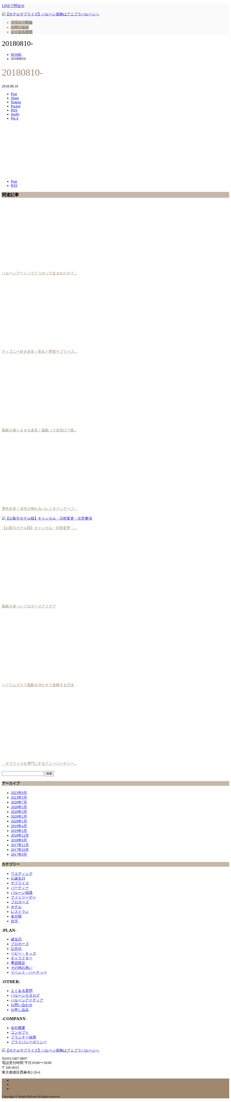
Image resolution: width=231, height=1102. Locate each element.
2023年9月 (19, 793)
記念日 (16, 949)
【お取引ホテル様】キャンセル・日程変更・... (39, 528)
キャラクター (21, 958)
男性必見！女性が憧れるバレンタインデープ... (39, 509)
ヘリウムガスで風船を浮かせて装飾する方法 (38, 685)
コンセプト (20, 1032)
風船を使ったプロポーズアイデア (29, 606)
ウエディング (21, 874)
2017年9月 (19, 854)
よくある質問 (21, 32)
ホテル (16, 907)
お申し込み (20, 27)
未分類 (16, 916)
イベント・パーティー (29, 972)
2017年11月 (20, 845)
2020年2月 (19, 816)
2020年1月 (19, 821)
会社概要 (18, 1028)
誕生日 (16, 939)
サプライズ (20, 883)
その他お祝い (21, 968)
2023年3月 (19, 797)
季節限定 (18, 963)
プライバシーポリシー (29, 1042)
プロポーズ (20, 902)
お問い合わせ (21, 1005)
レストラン (20, 912)
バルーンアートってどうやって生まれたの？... (39, 273)
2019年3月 (19, 831)
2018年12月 (20, 835)
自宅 (14, 921)
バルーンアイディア (27, 1000)
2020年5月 (19, 807)
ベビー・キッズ (23, 953)
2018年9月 (19, 840)
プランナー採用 (23, 1037)
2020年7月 (19, 802)
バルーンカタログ (25, 995)
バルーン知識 (21, 893)
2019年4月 (19, 826)
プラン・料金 (21, 22)
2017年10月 (20, 850)
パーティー (20, 888)
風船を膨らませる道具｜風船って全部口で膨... (39, 430)
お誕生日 (18, 878)
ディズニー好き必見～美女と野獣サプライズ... (39, 351)
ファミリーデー (23, 897)
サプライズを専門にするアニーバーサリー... (39, 763)
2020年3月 (19, 812)
